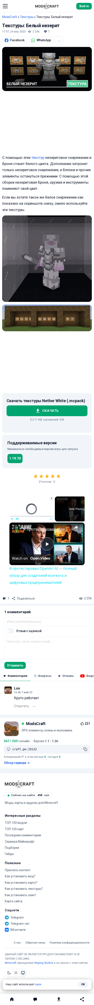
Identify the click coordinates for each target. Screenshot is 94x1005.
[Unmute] (17, 518)
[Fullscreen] (51, 518)
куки (38, 984)
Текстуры (26, 17)
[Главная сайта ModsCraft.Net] (47, 6)
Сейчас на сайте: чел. (30, 795)
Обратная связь (35, 942)
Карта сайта (13, 901)
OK (83, 984)
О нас (17, 942)
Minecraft (10, 962)
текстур (37, 157)
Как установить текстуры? (24, 888)
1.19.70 (15, 458)
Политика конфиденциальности (69, 942)
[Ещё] (34, 706)
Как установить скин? (20, 895)
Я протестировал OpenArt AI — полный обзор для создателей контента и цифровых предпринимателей (46, 529)
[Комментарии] (35, 999)
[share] (76, 527)
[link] (16, 529)
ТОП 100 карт (14, 829)
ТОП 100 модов (16, 822)
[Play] (12, 518)
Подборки (12, 847)
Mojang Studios (44, 962)
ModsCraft (9, 17)
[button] (5, 6)
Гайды (9, 854)
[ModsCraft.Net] (19, 783)
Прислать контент (18, 870)
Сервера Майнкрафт (20, 841)
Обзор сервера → (17, 763)
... (59, 40)
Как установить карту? (21, 882)
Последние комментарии (23, 835)
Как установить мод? (20, 876)
